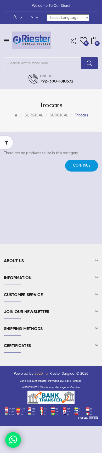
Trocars (81, 115)
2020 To (41, 373)
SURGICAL (34, 115)
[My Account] (17, 18)
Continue (81, 165)
